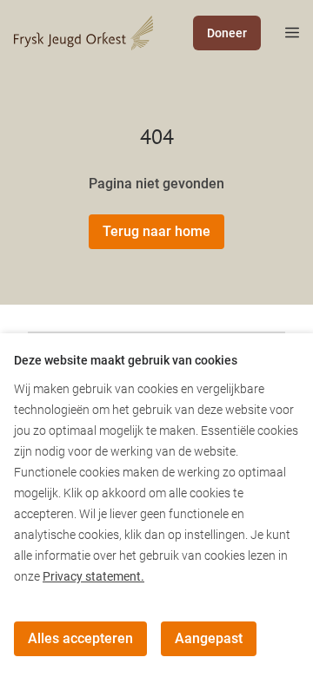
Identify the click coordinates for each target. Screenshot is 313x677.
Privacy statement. (93, 576)
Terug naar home (156, 231)
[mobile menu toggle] (280, 33)
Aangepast (209, 638)
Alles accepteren (80, 638)
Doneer (227, 33)
